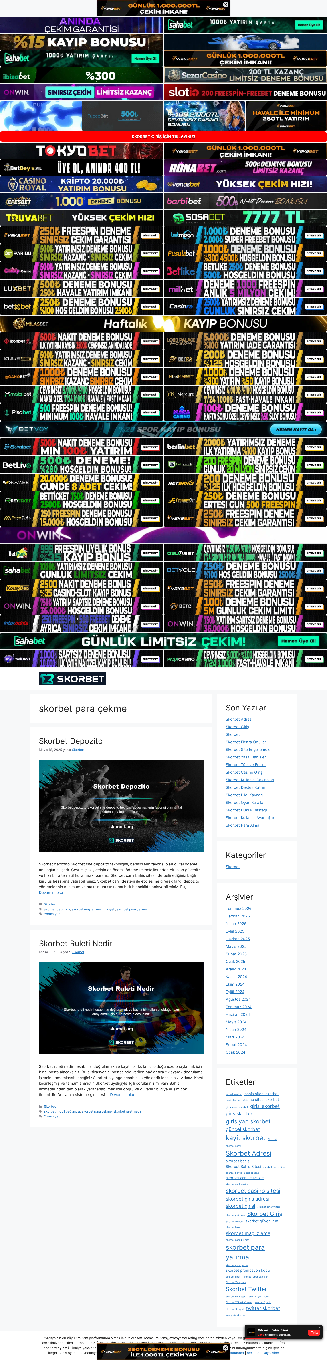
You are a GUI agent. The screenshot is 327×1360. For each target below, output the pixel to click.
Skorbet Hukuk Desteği (246, 810)
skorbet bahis (238, 1161)
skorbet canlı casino (237, 1184)
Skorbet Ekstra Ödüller (246, 742)
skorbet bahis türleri (274, 1167)
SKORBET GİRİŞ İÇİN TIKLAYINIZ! (163, 136)
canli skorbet (233, 1100)
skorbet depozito (57, 909)
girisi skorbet (265, 1106)
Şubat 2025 (236, 954)
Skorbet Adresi (239, 719)
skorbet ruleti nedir (127, 1111)
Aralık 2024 (236, 969)
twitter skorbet (263, 1308)
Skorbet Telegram (236, 1282)
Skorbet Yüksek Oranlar (239, 1302)
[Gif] (163, 324)
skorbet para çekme (132, 909)
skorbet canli (251, 1172)
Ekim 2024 (235, 984)
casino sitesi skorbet (261, 1099)
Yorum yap (52, 914)
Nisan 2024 (236, 1029)
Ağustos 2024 (238, 999)
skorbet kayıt (233, 1227)
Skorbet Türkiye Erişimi (246, 764)
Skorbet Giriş (237, 727)
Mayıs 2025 (236, 946)
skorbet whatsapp (236, 1296)
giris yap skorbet (248, 1121)
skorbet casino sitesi (253, 1190)
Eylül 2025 (235, 931)
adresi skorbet (234, 1094)
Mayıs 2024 (236, 1022)
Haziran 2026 (238, 916)
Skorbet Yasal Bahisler (246, 757)
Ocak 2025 (235, 961)
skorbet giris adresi (247, 1199)
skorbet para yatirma (245, 1252)
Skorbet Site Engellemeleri (249, 749)
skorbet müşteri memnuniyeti (93, 909)
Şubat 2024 (236, 1044)
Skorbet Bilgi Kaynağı (245, 795)
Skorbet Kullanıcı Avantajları (250, 817)
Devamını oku (51, 892)
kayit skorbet (246, 1138)
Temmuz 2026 (239, 908)
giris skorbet (240, 1113)
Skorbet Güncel (234, 1221)
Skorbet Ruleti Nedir (75, 943)
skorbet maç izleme (248, 1233)
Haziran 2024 (238, 1014)
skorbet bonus (234, 1172)
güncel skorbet (243, 1129)
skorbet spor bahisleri (256, 1276)
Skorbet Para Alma (242, 825)
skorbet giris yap (235, 1215)
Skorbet (50, 904)
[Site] (81, 235)
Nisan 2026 (236, 923)
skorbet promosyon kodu (248, 1270)
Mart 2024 (235, 1037)
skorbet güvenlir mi (262, 1221)
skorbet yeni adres (259, 1296)
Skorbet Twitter (246, 1289)
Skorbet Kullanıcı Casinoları (250, 780)
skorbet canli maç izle (245, 1178)
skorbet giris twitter (268, 1206)
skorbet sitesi (233, 1276)
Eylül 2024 (235, 992)
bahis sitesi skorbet (261, 1094)
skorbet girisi (240, 1206)
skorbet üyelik (263, 1302)
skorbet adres (234, 1146)
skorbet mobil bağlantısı (62, 1111)
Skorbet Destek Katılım (246, 787)
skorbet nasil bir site (237, 1240)
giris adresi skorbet (237, 1107)
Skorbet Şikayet (235, 1309)
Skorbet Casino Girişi (244, 772)
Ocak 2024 (235, 1052)
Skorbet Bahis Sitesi (243, 1166)
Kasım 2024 (236, 976)
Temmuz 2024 (239, 1007)
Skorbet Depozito (71, 741)
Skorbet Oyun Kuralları (246, 802)
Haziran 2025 (238, 939)
